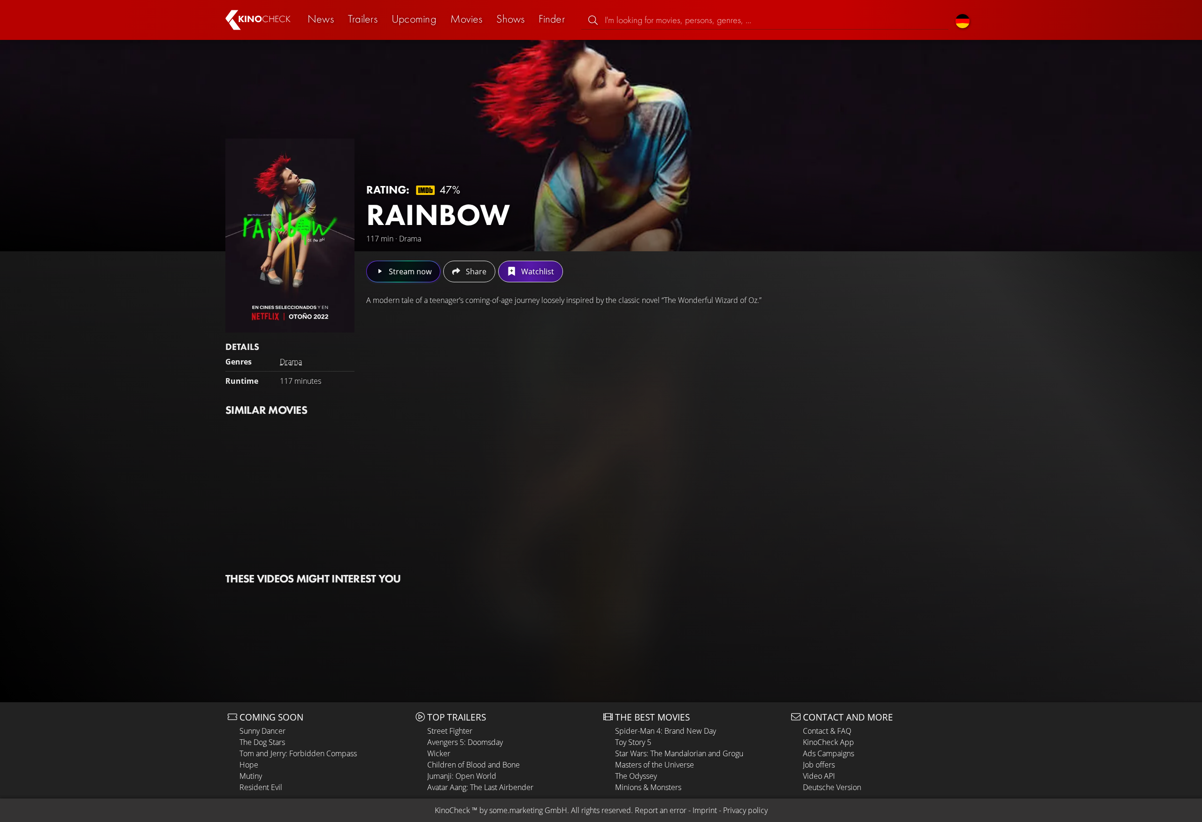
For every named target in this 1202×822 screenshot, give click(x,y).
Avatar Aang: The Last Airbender (480, 787)
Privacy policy (745, 810)
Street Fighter (449, 731)
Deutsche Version (832, 787)
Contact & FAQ (827, 731)
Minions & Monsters (648, 787)
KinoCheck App (828, 742)
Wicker (438, 753)
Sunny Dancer (262, 731)
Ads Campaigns (828, 753)
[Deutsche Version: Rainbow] (962, 20)
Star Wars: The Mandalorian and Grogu (679, 753)
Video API (819, 776)
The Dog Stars (262, 742)
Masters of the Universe (654, 764)
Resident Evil (260, 787)
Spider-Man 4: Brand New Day (665, 731)
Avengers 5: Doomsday (465, 742)
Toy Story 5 (633, 742)
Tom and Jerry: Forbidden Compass (298, 753)
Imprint (705, 810)
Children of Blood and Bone (473, 764)
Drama (291, 362)
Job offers (819, 764)
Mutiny (250, 776)
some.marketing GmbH (528, 810)
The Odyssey (636, 776)
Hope (248, 764)
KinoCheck (452, 810)
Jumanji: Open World (461, 776)
